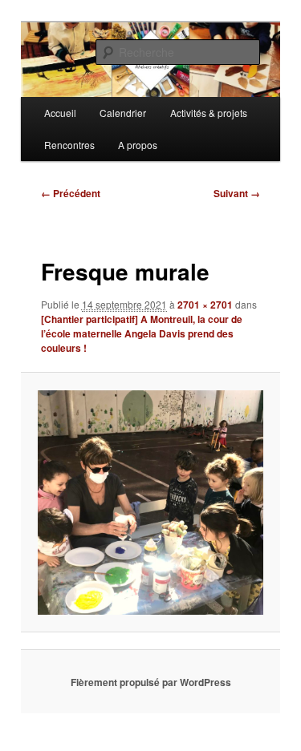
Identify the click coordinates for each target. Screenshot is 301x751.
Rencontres (69, 144)
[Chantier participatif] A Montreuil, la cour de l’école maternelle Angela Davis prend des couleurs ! (141, 333)
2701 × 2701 (205, 304)
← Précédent (70, 193)
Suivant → (237, 193)
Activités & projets (208, 112)
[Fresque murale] (150, 502)
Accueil (60, 112)
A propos (137, 144)
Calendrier (123, 112)
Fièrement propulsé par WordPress (151, 682)
